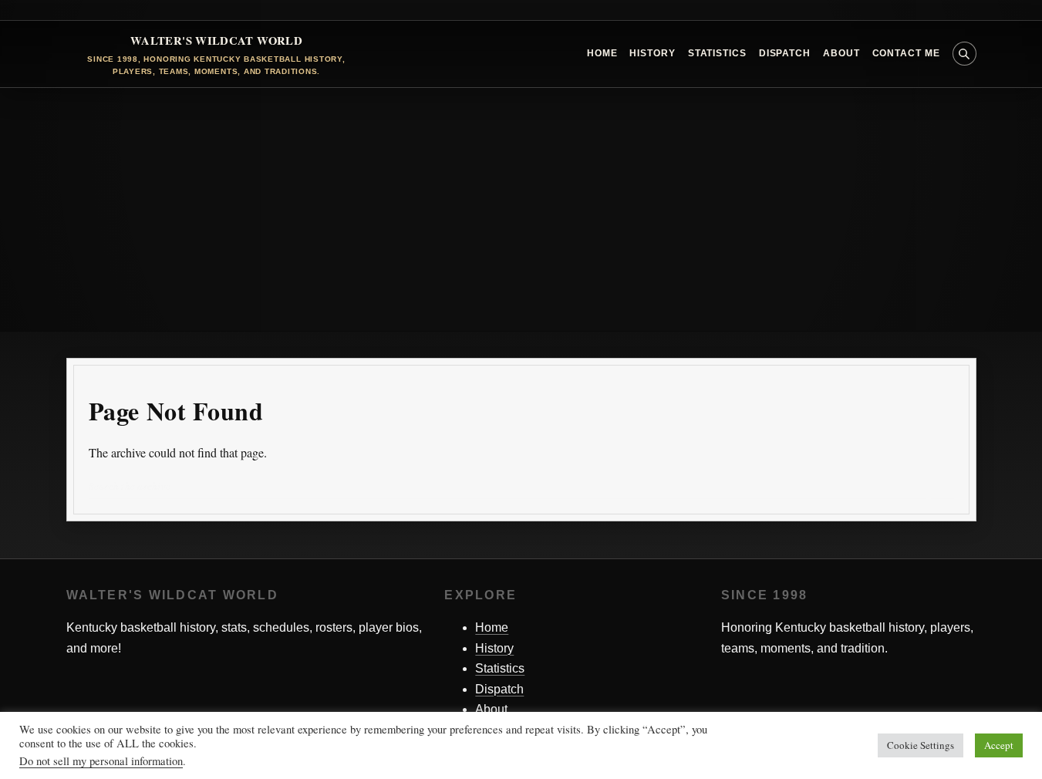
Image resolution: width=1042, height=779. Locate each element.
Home (602, 53)
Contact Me (906, 53)
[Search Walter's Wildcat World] (964, 54)
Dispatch (785, 53)
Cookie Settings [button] (920, 745)
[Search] (942, 487)
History (652, 53)
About (841, 53)
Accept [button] (998, 745)
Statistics (717, 53)
